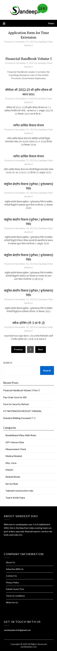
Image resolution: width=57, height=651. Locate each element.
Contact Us (11, 575)
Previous (18, 349)
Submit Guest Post (15, 589)
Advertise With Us (15, 569)
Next (40, 349)
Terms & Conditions (15, 595)
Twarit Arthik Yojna (15, 497)
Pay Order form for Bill (14, 397)
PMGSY (9, 470)
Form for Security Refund (16, 404)
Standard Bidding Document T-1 (19, 418)
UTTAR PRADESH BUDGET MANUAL (22, 411)
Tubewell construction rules (19, 490)
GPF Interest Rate (14, 442)
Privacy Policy (12, 582)
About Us (10, 562)
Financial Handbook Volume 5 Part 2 (21, 390)
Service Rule (11, 483)
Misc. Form (10, 463)
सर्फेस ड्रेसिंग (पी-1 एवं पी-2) (28, 323)
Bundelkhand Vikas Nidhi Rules (20, 435)
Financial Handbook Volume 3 (28, 59)
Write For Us (12, 602)
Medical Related (13, 456)
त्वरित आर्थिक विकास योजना (28, 125)
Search (7, 362)
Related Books (12, 476)
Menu (51, 23)
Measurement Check (15, 449)
